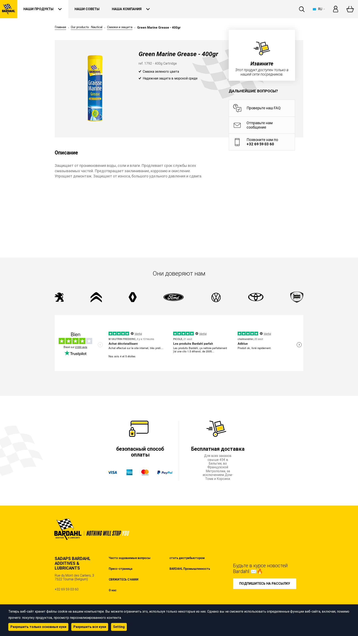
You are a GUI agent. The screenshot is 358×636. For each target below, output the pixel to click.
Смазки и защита (119, 27)
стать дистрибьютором (187, 558)
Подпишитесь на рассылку (264, 583)
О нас (112, 590)
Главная (60, 27)
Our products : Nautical (86, 27)
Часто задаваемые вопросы (129, 558)
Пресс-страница (120, 568)
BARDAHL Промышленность (189, 568)
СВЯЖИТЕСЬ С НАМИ (123, 579)
